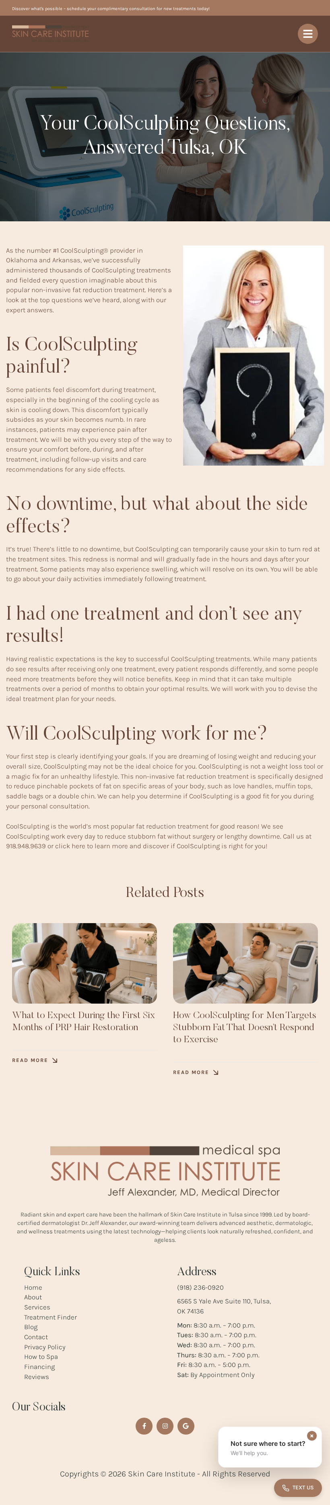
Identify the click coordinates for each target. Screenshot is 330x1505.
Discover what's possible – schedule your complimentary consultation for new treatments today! (111, 8)
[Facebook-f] (144, 1426)
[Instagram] (165, 1426)
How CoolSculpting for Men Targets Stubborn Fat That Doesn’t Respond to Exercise (244, 1028)
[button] (34, 1060)
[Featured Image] (84, 963)
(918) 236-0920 (200, 1287)
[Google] (185, 1426)
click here (70, 846)
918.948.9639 (26, 846)
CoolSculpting (81, 250)
